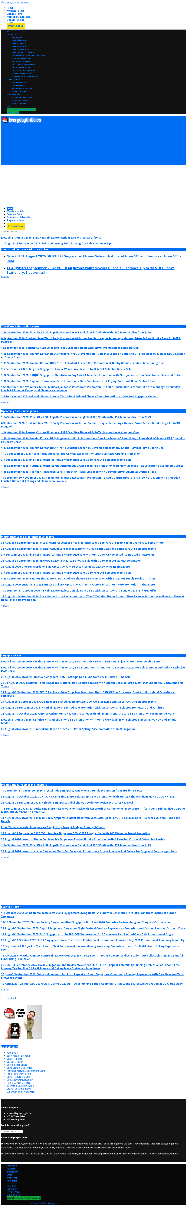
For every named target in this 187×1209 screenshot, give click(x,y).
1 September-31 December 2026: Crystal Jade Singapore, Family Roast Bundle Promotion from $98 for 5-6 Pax (71, 790)
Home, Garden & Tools (21, 67)
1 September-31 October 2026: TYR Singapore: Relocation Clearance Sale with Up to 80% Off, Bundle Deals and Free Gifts (79, 590)
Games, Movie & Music (21, 61)
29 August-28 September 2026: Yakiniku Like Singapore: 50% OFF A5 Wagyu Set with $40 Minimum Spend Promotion (75, 833)
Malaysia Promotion (82, 1153)
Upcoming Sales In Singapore (20, 411)
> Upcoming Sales (19, 103)
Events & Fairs (14, 13)
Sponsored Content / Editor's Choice (24, 249)
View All (5, 276)
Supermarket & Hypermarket (25, 76)
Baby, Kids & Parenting (18, 1055)
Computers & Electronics (23, 52)
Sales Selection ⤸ (14, 94)
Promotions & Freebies (19, 16)
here (175, 1153)
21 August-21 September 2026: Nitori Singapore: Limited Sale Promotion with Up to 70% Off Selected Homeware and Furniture (83, 707)
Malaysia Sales (35, 1153)
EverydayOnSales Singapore (15, 1143)
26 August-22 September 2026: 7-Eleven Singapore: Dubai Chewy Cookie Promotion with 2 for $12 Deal (67, 802)
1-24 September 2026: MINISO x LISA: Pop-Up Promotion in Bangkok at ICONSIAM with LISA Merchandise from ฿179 (76, 332)
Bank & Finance (18, 43)
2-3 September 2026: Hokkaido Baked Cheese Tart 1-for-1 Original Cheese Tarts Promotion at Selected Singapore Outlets (79, 396)
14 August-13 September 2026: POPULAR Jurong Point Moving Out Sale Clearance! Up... (57, 243)
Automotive (17, 37)
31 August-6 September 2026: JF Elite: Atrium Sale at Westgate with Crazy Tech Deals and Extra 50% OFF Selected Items (78, 548)
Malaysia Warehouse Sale (57, 1153)
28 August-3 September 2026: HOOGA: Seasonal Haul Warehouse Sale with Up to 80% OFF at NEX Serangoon (71, 560)
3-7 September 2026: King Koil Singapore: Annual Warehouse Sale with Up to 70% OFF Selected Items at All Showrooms (77, 554)
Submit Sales (13, 1194)
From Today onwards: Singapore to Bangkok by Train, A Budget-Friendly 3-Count (53, 827)
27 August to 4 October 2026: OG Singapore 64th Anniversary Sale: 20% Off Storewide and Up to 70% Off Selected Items (78, 701)
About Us (11, 1185)
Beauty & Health (19, 46)
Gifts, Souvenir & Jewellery (23, 64)
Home (10, 7)
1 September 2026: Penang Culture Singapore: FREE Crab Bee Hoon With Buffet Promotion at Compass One (70, 347)
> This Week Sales (20, 100)
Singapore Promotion (30, 1147)
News (9, 106)
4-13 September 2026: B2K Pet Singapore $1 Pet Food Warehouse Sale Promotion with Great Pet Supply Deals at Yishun (78, 578)
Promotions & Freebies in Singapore (24, 784)
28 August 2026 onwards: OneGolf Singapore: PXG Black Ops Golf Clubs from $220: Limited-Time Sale (66, 677)
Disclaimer (12, 1188)
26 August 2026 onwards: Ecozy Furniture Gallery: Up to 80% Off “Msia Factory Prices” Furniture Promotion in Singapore (78, 584)
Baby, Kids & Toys (19, 40)
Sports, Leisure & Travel (22, 73)
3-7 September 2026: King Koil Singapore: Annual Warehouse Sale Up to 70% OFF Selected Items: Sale (66, 369)
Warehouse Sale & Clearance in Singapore (27, 536)
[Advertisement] (83, 144)
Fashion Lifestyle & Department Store (28, 55)
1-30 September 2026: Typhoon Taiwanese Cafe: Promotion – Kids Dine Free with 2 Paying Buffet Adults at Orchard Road (78, 381)
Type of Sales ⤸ (13, 79)
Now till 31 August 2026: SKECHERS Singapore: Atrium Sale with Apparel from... (51, 237)
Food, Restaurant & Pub (22, 58)
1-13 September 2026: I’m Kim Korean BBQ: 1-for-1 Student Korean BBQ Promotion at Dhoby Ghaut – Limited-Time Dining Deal (82, 363)
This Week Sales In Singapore (20, 326)
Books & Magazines (20, 49)
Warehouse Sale (15, 10)
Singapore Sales (15, 19)
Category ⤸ (11, 34)
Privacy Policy (13, 1191)
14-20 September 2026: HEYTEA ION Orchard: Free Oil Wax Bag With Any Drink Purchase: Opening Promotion (70, 453)
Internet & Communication (23, 70)
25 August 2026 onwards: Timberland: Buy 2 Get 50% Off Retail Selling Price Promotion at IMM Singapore (68, 729)
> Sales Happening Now (22, 97)
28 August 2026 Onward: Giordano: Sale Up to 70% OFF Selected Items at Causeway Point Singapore (65, 566)
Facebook (11, 998)
